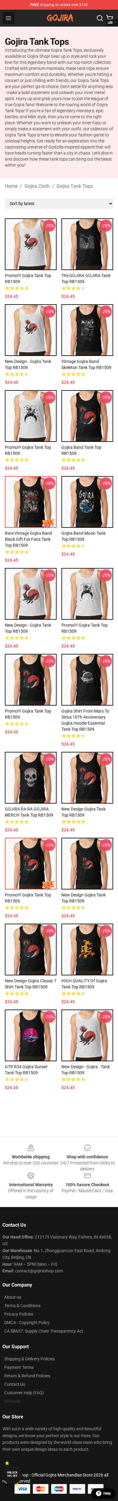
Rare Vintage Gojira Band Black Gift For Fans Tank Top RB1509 (28, 539)
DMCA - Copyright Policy (27, 1322)
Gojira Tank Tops (75, 186)
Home (11, 186)
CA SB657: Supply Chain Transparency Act (43, 1331)
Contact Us (14, 1384)
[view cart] (109, 18)
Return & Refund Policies (27, 1375)
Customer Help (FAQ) (24, 1392)
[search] (99, 18)
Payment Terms (19, 1367)
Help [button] (107, 1493)
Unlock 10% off (12, 1474)
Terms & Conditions (22, 1305)
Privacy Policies (18, 1314)
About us (12, 1297)
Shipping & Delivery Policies (29, 1358)
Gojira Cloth (37, 186)
